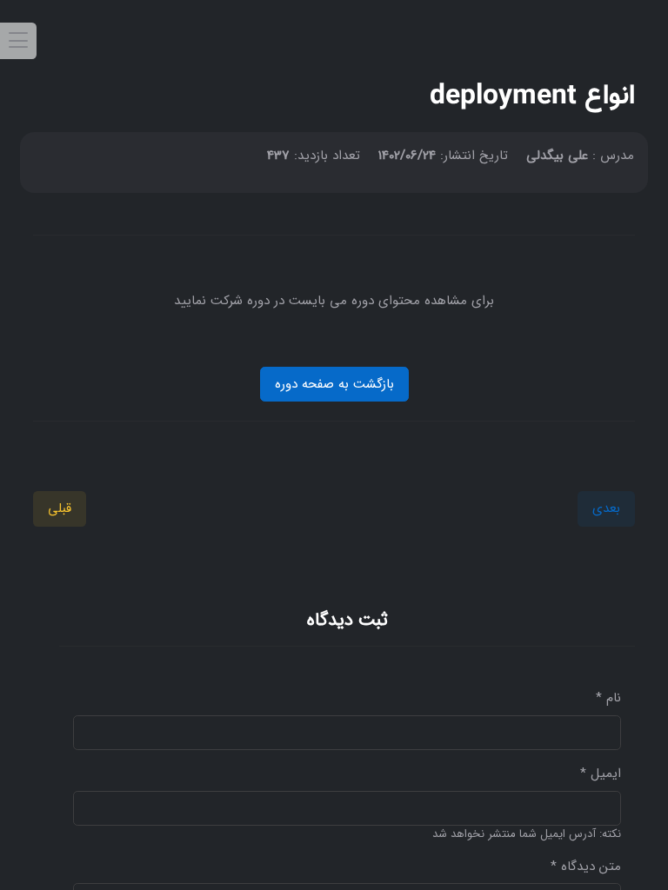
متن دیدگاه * (586, 867)
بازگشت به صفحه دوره (334, 384)
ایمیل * (600, 774)
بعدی (606, 508)
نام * (608, 698)
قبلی (59, 508)
